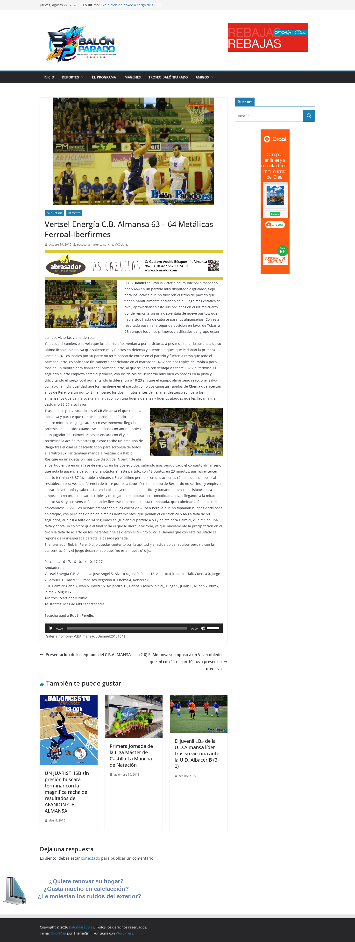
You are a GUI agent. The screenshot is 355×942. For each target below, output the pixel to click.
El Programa (104, 77)
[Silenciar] (202, 628)
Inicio (49, 77)
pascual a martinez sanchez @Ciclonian (103, 244)
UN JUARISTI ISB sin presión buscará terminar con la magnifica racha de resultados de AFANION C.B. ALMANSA (67, 792)
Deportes (70, 77)
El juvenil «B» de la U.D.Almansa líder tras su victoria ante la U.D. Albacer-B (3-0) (197, 753)
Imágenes (132, 77)
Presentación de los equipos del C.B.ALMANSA (88, 654)
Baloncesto (54, 213)
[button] (81, 77)
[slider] (213, 627)
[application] (134, 628)
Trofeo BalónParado (168, 77)
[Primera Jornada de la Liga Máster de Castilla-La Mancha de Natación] (134, 698)
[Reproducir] (51, 628)
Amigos (202, 77)
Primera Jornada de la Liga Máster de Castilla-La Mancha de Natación (131, 755)
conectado (90, 858)
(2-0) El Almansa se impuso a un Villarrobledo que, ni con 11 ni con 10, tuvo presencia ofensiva (180, 661)
